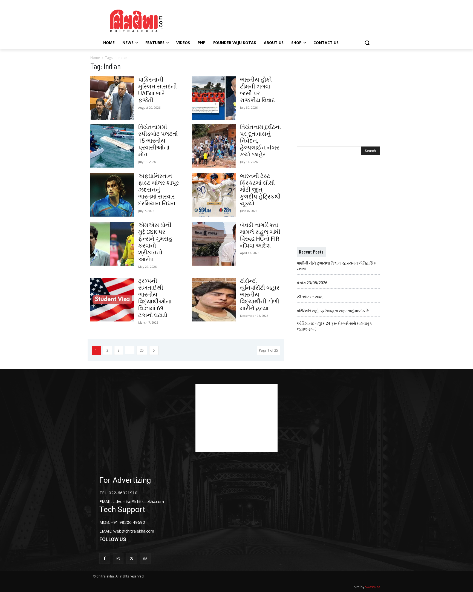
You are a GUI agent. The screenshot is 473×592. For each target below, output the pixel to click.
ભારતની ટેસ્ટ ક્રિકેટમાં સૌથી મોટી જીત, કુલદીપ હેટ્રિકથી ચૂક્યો (260, 190)
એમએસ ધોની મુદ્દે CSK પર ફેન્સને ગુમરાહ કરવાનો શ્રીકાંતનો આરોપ (155, 242)
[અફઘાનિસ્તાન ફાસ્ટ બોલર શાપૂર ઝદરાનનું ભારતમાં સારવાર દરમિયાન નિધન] (112, 195)
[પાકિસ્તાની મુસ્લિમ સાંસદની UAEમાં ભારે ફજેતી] (112, 98)
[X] (131, 558)
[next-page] (153, 350)
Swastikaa (372, 587)
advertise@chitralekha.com (138, 501)
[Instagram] (118, 558)
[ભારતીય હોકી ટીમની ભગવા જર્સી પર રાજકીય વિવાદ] (214, 98)
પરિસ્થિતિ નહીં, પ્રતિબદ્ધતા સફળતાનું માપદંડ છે (333, 311)
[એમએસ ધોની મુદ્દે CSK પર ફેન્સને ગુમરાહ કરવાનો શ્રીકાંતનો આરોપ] (112, 244)
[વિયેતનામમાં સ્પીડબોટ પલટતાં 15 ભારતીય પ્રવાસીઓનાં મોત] (112, 146)
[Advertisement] (282, 20)
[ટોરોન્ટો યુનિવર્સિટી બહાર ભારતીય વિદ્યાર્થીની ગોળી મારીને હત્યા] (214, 299)
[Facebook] (104, 558)
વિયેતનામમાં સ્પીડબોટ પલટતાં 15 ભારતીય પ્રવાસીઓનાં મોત (158, 141)
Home (95, 57)
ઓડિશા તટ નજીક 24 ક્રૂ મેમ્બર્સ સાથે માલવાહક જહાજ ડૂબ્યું (334, 326)
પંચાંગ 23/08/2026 (312, 283)
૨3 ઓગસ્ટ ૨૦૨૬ (310, 297)
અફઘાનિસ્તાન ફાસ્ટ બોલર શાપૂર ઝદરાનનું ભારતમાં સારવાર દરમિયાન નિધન (158, 190)
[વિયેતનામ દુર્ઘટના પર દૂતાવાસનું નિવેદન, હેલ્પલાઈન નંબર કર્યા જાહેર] (214, 146)
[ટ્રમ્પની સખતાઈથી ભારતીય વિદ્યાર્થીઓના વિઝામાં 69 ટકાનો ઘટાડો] (112, 299)
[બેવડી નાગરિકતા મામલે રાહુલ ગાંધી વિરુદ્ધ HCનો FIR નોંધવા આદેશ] (214, 244)
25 (142, 350)
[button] (367, 42)
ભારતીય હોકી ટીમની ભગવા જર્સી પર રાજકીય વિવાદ (257, 90)
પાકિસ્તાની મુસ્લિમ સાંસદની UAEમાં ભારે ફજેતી (157, 90)
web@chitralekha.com (133, 531)
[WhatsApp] (145, 558)
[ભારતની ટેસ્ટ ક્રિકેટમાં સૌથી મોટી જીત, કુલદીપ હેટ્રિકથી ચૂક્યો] (214, 195)
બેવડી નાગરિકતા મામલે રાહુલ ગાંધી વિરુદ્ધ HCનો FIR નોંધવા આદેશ (260, 235)
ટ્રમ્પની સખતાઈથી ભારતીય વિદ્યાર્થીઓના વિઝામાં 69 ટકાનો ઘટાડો (155, 298)
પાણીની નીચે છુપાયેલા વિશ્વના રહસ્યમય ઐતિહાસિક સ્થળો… (336, 266)
